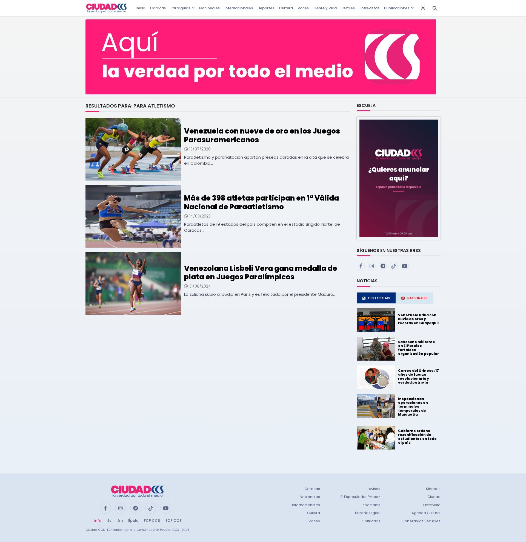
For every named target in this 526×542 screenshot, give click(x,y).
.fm (120, 520)
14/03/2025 (200, 216)
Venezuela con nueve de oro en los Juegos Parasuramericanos (262, 135)
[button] (399, 178)
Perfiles (348, 8)
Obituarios (371, 521)
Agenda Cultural (426, 512)
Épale (133, 520)
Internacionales (238, 8)
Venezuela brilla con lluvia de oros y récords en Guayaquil (418, 319)
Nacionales (209, 8)
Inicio (140, 8)
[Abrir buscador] (435, 8)
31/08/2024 (200, 286)
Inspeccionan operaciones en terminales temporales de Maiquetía (413, 406)
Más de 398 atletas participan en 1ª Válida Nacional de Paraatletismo (261, 202)
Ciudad (434, 496)
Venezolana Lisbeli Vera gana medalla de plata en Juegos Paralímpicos (260, 272)
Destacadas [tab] (379, 298)
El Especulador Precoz (360, 496)
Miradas (433, 488)
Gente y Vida (325, 8)
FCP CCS (152, 520)
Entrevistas (369, 8)
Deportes (266, 8)
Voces (303, 8)
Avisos (374, 488)
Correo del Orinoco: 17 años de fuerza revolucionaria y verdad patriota (418, 376)
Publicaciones (396, 8)
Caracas (158, 8)
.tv (109, 520)
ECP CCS (173, 520)
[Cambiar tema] (423, 8)
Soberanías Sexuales (421, 521)
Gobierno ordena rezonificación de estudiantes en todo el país (417, 436)
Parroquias (180, 8)
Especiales (370, 505)
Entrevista (432, 505)
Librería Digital (367, 512)
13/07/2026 (200, 149)
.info (97, 520)
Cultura (286, 8)
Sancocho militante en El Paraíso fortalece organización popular (418, 348)
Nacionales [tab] (417, 298)
